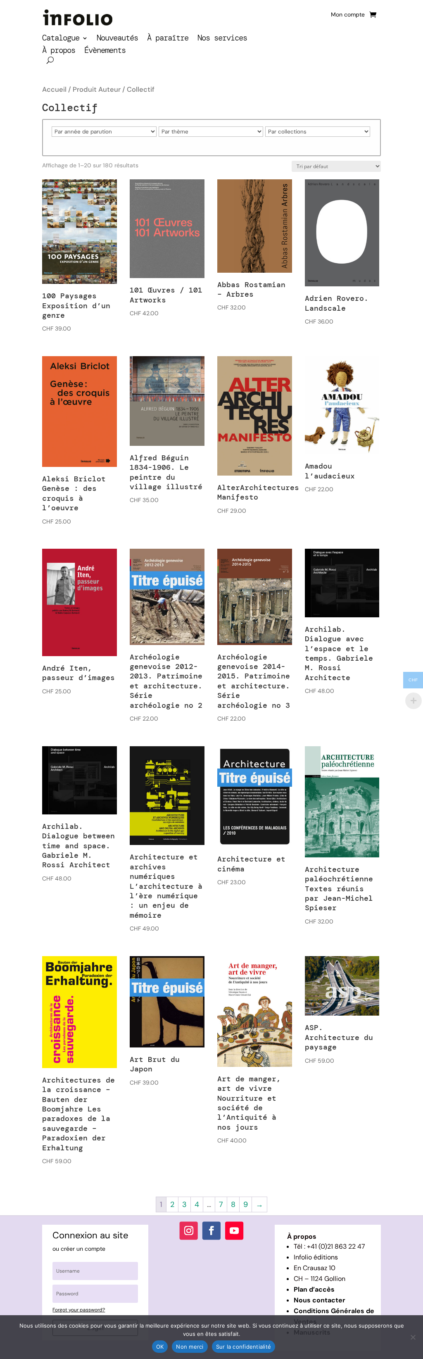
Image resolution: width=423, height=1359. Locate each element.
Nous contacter (319, 1300)
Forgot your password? (78, 1310)
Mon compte (348, 15)
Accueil (54, 89)
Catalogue (60, 39)
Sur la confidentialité (243, 1346)
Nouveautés (117, 39)
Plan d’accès (314, 1289)
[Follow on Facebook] (211, 1230)
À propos (58, 51)
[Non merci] (413, 1337)
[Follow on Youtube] (234, 1230)
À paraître (167, 39)
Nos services (222, 39)
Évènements (105, 51)
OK (160, 1346)
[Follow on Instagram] (189, 1230)
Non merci (189, 1346)
